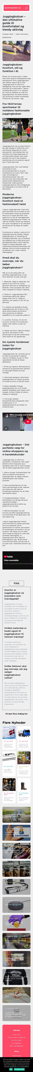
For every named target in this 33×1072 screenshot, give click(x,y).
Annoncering (16, 1056)
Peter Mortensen (22, 34)
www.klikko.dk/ (18, 1046)
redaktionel (6, 37)
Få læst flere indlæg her (16, 714)
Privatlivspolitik (19, 1069)
